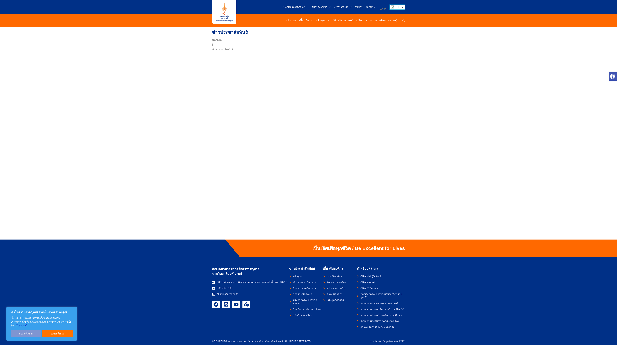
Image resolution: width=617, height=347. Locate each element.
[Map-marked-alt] (246, 304)
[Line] (226, 304)
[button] (613, 76)
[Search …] (403, 20)
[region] (41, 324)
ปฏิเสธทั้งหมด (26, 333)
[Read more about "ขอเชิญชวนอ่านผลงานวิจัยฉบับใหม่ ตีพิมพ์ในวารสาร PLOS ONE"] (243, 80)
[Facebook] (216, 304)
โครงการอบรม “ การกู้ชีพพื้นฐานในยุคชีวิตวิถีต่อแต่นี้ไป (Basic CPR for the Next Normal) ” (372, 202)
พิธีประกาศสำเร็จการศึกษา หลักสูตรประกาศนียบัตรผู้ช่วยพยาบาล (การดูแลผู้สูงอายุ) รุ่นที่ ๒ (242, 202)
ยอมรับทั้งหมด (57, 333)
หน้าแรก (217, 40)
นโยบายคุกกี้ (21, 325)
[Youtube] (236, 304)
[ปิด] (74, 309)
